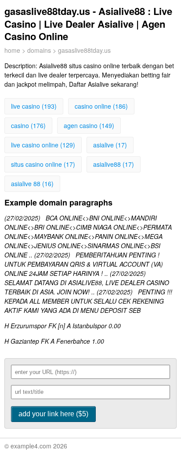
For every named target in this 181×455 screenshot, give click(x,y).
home (12, 50)
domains (39, 50)
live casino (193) (34, 106)
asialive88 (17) (113, 164)
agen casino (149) (89, 125)
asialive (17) (110, 144)
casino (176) (28, 125)
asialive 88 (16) (32, 183)
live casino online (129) (43, 144)
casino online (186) (101, 106)
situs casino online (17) (43, 164)
